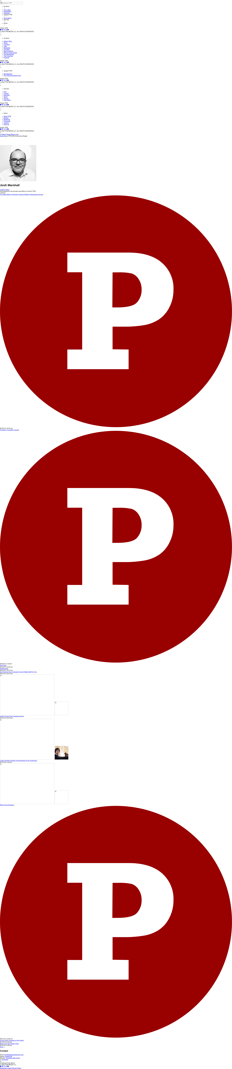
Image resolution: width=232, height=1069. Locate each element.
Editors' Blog (8, 41)
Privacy (6, 98)
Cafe (5, 46)
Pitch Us (6, 124)
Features (6, 57)
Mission (6, 118)
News (5, 43)
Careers (6, 123)
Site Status (7, 100)
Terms (6, 97)
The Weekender (9, 54)
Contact (6, 93)
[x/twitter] (4, 30)
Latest (2, 189)
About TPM (7, 116)
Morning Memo (8, 51)
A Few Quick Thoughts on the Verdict (12, 1040)
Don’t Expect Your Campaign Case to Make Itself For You (18, 672)
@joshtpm (5, 1059)
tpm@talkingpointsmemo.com (13, 1055)
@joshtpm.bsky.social (13, 1058)
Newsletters (7, 11)
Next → (2, 1047)
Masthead (7, 119)
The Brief (7, 49)
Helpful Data (4, 668)
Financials (7, 121)
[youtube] (8, 30)
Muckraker (7, 48)
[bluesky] (0, 30)
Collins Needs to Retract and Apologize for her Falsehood (18, 760)
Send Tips (3, 136)
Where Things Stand (10, 53)
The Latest (7, 10)
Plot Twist (3, 665)
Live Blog (7, 44)
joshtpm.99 (8, 1056)
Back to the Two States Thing (9, 1043)
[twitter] (4, 1066)
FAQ (5, 92)
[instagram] (6, 30)
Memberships (8, 74)
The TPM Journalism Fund (12, 75)
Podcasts (7, 13)
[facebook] (2, 30)
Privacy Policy (16, 1068)
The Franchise (8, 56)
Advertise (7, 95)
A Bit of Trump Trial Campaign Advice (12, 716)
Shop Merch (7, 18)
